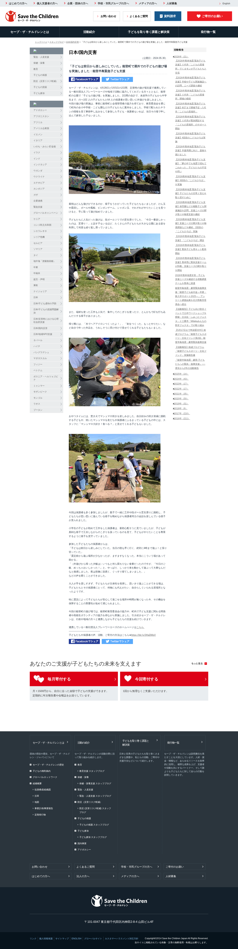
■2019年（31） (181, 403)
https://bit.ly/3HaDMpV (143, 635)
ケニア (36, 219)
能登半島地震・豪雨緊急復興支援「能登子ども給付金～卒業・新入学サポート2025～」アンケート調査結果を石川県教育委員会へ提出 (190, 296)
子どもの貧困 (40, 87)
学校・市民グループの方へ (113, 3)
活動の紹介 (84, 742)
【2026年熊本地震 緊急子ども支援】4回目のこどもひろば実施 (190, 137)
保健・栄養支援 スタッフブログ (95, 783)
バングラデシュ (41, 352)
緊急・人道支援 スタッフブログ (95, 796)
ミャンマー (39, 386)
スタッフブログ (56, 42)
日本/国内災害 (72, 42)
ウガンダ (37, 170)
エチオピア (39, 182)
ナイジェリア (40, 291)
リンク (33, 938)
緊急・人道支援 (41, 57)
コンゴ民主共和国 (42, 225)
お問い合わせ (108, 16)
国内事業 (82, 843)
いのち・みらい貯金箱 (44, 146)
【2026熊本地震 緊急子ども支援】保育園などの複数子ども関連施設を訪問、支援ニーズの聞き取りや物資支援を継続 (190, 208)
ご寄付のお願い (212, 16)
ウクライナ (39, 176)
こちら (140, 627)
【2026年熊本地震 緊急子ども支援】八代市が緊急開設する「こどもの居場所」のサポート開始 (190, 122)
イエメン (37, 134)
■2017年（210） (181, 413)
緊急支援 (37, 207)
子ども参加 (39, 93)
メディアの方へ (148, 3)
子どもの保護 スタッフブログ (94, 824)
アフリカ (37, 122)
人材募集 (172, 3)
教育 (35, 69)
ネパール (37, 340)
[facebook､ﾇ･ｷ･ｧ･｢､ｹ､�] (84, 79)
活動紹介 (89, 31)
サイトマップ (62, 938)
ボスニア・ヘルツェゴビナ (45, 378)
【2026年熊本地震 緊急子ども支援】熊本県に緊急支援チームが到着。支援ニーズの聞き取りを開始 (190, 264)
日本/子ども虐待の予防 (44, 303)
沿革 (37, 796)
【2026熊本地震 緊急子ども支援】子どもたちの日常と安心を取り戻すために (190, 193)
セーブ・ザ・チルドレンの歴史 (48, 764)
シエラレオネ (40, 231)
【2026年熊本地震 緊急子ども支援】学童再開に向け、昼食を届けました (190, 150)
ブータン (37, 410)
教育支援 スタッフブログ (91, 771)
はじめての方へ (18, 3)
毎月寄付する (59, 679)
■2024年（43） (181, 379)
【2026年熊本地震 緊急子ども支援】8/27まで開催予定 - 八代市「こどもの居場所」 (190, 107)
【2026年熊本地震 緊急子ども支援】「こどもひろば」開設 (190, 238)
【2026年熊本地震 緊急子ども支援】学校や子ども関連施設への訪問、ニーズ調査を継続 (190, 81)
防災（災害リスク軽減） (45, 81)
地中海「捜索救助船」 (44, 261)
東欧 (35, 285)
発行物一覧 (208, 31)
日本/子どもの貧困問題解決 (46, 311)
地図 (37, 802)
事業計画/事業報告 (44, 808)
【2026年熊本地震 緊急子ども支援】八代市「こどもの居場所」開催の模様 (190, 94)
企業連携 (37, 200)
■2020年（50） (181, 398)
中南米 (36, 273)
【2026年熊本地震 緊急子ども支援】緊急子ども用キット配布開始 (190, 249)
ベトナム (37, 370)
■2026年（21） (181, 56)
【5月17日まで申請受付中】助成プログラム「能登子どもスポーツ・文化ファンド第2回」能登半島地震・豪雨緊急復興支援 (190, 336)
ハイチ (36, 346)
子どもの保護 (40, 75)
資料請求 (170, 16)
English (226, 3)
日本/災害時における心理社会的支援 (46, 321)
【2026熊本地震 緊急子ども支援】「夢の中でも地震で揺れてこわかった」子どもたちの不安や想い (190, 165)
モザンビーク (40, 391)
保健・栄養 (39, 63)
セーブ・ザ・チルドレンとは (29, 31)
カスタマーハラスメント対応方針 (121, 938)
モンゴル (37, 398)
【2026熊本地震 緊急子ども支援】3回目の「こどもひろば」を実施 (190, 180)
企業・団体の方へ (77, 3)
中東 (35, 267)
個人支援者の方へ (47, 3)
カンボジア (39, 188)
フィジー (37, 364)
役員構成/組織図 (43, 789)
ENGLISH (76, 938)
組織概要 (37, 783)
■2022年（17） (181, 388)
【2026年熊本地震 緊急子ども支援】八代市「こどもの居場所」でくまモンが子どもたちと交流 (190, 66)
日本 (35, 297)
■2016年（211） (181, 418)
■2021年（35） (181, 393)
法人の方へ (82, 876)
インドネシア (40, 164)
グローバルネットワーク (45, 777)
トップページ (41, 42)
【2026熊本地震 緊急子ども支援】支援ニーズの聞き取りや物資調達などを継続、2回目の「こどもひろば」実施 (190, 225)
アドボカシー (40, 110)
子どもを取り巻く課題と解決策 (149, 31)
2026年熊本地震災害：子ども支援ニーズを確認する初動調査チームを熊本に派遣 (190, 279)
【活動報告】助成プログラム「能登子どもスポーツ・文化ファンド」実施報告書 (190, 351)
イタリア (37, 140)
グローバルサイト (93, 938)
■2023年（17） (181, 383)
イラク (36, 152)
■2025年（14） (181, 374)
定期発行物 (40, 814)
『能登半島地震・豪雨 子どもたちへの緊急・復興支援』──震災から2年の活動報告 (190, 364)
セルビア (37, 243)
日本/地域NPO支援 (42, 334)
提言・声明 (39, 279)
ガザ (35, 195)
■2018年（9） (180, 408)
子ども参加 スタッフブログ (93, 837)
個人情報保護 (46, 938)
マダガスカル (40, 358)
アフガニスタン (41, 116)
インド (36, 158)
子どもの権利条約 (42, 771)
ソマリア (37, 249)
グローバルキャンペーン (45, 213)
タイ (35, 255)
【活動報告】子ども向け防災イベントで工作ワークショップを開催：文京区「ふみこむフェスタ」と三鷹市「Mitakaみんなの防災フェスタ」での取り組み (190, 317)
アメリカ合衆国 (41, 128)
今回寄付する (146, 679)
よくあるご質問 (139, 16)
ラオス (36, 404)
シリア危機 (39, 237)
